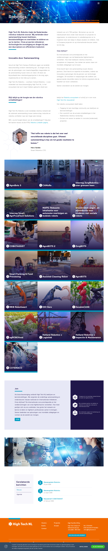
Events (43, 526)
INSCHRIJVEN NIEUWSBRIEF (77, 535)
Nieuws (19, 490)
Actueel (56, 526)
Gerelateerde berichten (23, 483)
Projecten (57, 523)
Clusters (44, 523)
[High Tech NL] (15, 3)
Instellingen (84, 546)
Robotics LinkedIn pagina (39, 122)
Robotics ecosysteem (71, 97)
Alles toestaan (98, 546)
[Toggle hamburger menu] (98, 3)
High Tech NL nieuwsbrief (65, 100)
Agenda (19, 494)
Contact (43, 528)
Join (17, 419)
